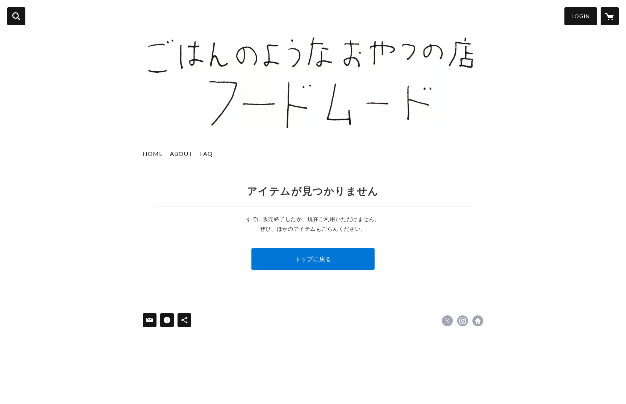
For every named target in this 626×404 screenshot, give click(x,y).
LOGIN (581, 16)
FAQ (206, 153)
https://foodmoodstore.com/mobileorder (477, 320)
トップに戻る (313, 258)
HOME (153, 153)
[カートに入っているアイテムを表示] (610, 16)
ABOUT (181, 153)
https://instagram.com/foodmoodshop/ (462, 320)
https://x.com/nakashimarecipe (447, 320)
